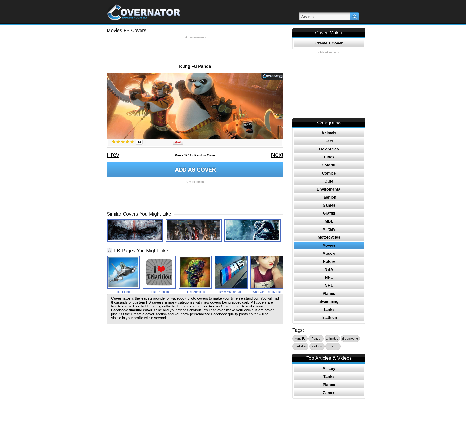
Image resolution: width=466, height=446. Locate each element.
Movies (328, 245)
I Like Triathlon (159, 292)
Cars (329, 141)
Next (277, 154)
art (333, 346)
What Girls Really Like (267, 292)
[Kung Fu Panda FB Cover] (195, 169)
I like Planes (123, 292)
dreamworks (350, 338)
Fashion (328, 197)
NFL (329, 277)
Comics (329, 173)
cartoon (317, 346)
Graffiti (329, 213)
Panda (316, 338)
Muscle (328, 253)
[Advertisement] (195, 50)
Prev (113, 154)
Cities (329, 157)
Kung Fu (300, 338)
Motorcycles (329, 237)
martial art (300, 346)
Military (328, 229)
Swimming (329, 301)
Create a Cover (329, 43)
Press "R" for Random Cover (195, 155)
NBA (329, 269)
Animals (328, 133)
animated (332, 338)
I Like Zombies (195, 292)
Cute (329, 181)
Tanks (328, 309)
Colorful (329, 165)
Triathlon (329, 317)
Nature (329, 261)
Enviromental (329, 189)
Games (329, 205)
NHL (329, 285)
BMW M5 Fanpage (231, 292)
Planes (329, 293)
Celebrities (329, 149)
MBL (329, 221)
